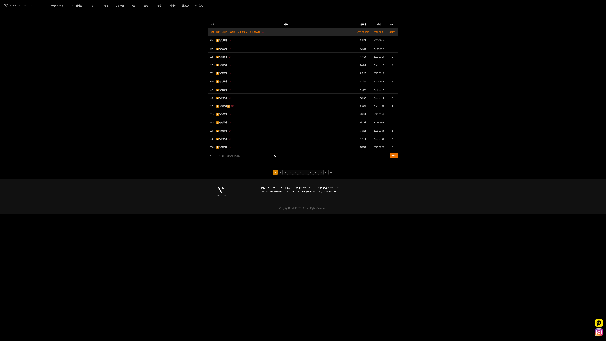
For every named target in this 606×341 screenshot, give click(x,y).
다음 (325, 172)
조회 (392, 24)
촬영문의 (223, 40)
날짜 (378, 24)
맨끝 (330, 172)
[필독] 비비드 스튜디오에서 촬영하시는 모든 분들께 (238, 31)
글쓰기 (393, 155)
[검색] (275, 156)
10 (321, 172)
